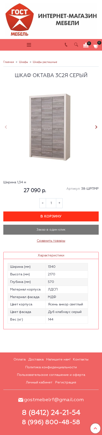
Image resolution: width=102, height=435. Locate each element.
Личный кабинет (39, 382)
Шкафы (23, 62)
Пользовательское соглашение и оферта (51, 375)
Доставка (36, 359)
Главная (8, 62)
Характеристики (51, 255)
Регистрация (65, 382)
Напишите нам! (58, 359)
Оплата (20, 359)
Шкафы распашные (45, 62)
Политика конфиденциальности (51, 367)
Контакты (80, 359)
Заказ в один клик (51, 229)
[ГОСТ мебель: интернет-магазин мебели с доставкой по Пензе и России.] (51, 18)
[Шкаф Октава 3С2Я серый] (51, 127)
